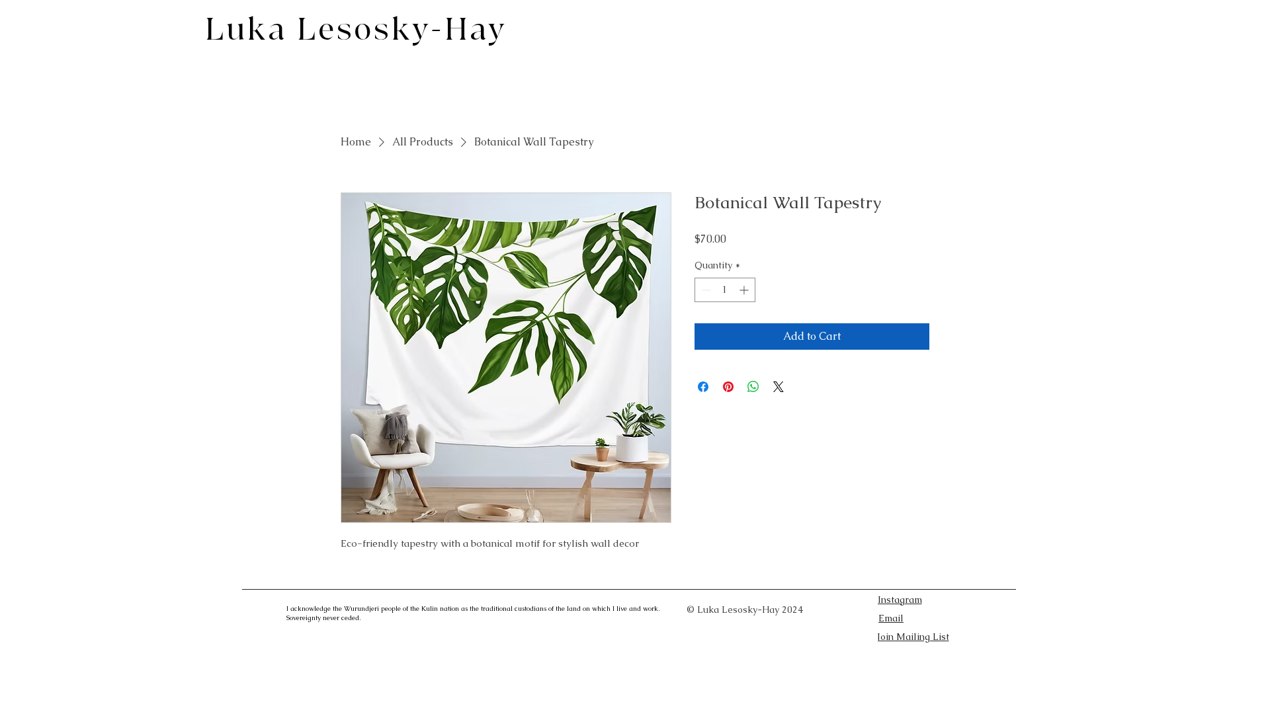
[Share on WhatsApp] (753, 387)
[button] (913, 636)
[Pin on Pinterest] (728, 387)
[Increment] (745, 289)
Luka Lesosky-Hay (356, 30)
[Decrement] (705, 289)
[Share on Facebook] (703, 387)
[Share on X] (778, 387)
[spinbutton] (725, 289)
